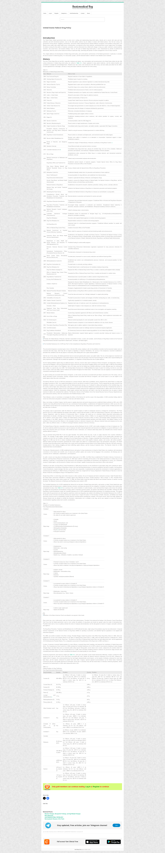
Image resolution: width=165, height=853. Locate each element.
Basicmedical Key (82, 6)
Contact (82, 13)
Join (116, 825)
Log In (50, 13)
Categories (64, 13)
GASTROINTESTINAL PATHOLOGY (54, 817)
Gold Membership (74, 13)
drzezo (55, 831)
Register (56, 13)
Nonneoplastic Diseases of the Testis (54, 819)
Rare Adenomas (49, 815)
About (88, 13)
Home (44, 13)
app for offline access (82, 849)
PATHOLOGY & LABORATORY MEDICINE (67, 831)
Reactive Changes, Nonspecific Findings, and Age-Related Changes (63, 813)
